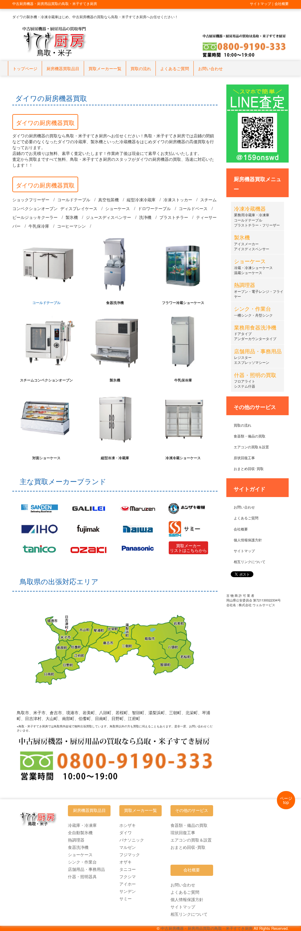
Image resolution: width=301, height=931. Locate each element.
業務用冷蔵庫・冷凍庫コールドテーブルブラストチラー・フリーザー (257, 217)
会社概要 (241, 528)
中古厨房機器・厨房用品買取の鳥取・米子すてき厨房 (206, 928)
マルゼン (127, 847)
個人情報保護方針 (248, 539)
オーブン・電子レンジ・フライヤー (258, 291)
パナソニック (131, 840)
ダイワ (125, 832)
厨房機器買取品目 (62, 68)
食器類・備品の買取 (249, 435)
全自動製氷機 (80, 832)
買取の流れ (141, 68)
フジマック (129, 854)
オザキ (125, 862)
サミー (125, 898)
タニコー (127, 869)
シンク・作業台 (82, 862)
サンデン (127, 891)
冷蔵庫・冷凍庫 (82, 825)
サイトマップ (244, 550)
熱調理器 (76, 840)
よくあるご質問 (174, 68)
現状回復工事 (182, 832)
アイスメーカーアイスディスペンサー (251, 243)
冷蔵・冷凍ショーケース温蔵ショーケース (253, 267)
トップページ (25, 68)
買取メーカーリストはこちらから (188, 548)
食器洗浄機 (78, 847)
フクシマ (127, 876)
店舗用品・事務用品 (86, 869)
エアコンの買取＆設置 (251, 446)
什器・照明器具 (82, 876)
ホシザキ (127, 825)
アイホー (127, 884)
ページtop (286, 800)
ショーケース (80, 854)
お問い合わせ (210, 68)
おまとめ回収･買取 (249, 468)
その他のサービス (191, 810)
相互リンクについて (249, 561)
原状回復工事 (244, 457)
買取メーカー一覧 (104, 68)
